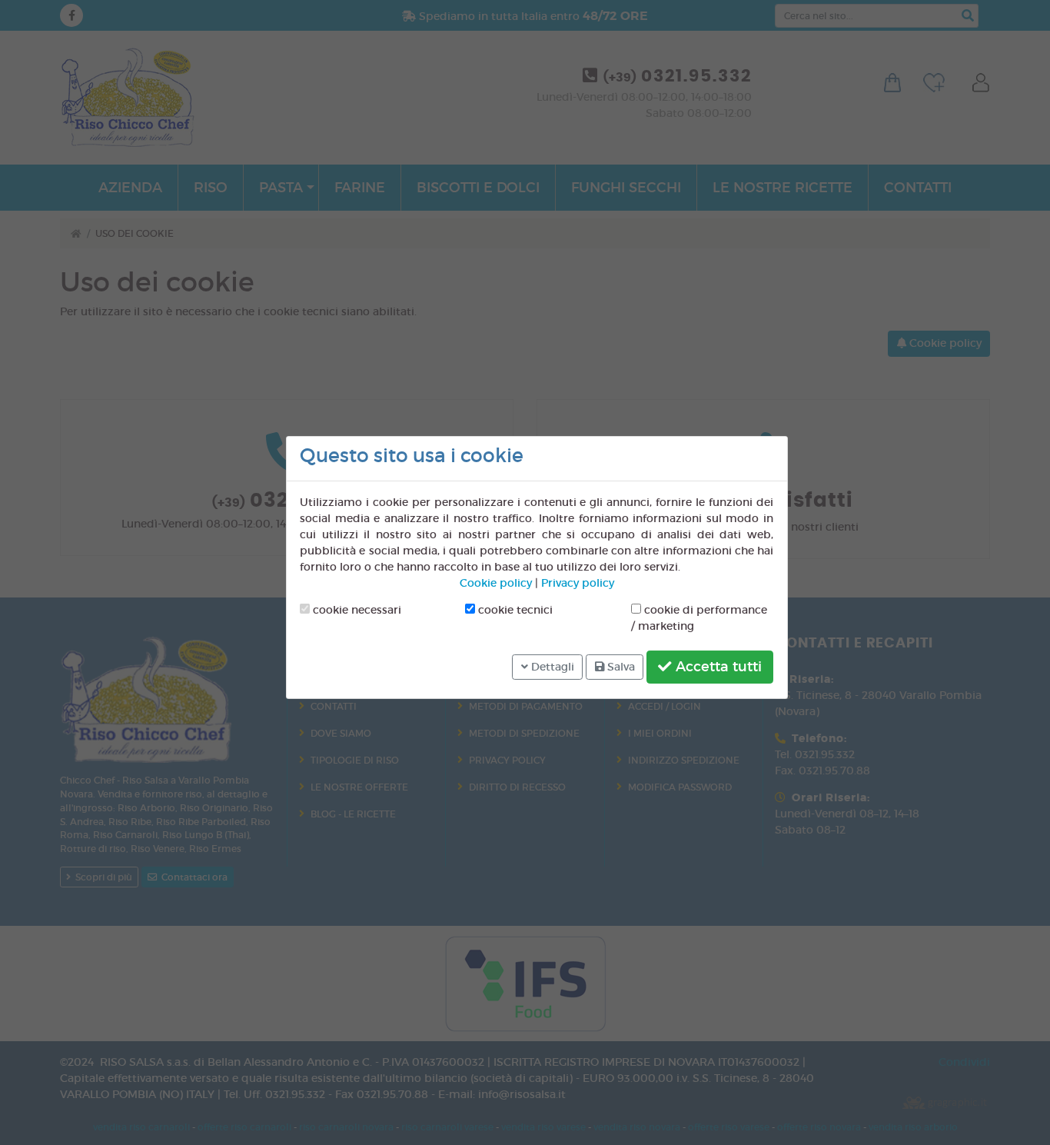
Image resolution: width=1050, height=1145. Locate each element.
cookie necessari (355, 610)
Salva (619, 667)
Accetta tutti (717, 666)
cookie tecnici (514, 610)
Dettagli (551, 667)
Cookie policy (496, 583)
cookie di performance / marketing (699, 618)
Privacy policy (577, 583)
